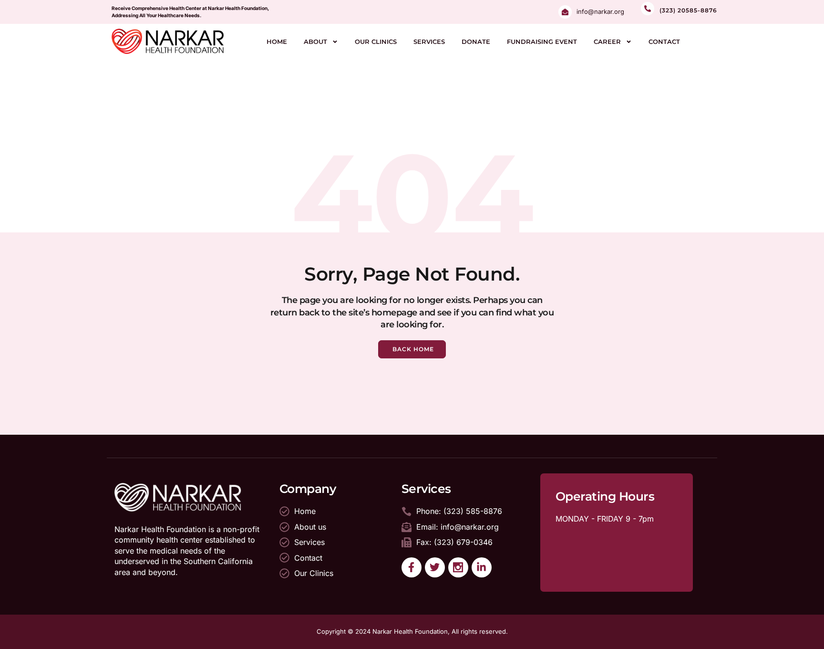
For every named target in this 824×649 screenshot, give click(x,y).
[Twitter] (435, 567)
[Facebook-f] (412, 567)
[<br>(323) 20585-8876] (647, 8)
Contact (664, 41)
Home (277, 41)
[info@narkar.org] (565, 12)
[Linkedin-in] (482, 567)
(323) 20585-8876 (688, 10)
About (315, 41)
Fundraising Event (542, 41)
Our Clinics (376, 41)
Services (429, 41)
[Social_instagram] (458, 567)
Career (607, 41)
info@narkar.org (600, 11)
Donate (476, 41)
